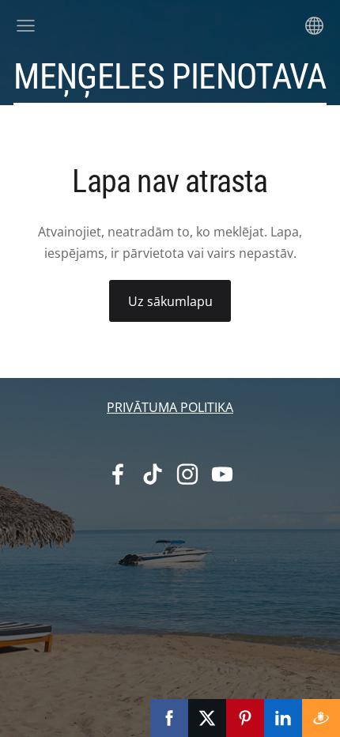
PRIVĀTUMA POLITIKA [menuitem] (170, 407)
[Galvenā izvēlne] (25, 25)
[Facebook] (118, 474)
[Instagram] (187, 474)
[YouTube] (222, 474)
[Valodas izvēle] (314, 25)
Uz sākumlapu (170, 301)
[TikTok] (152, 474)
